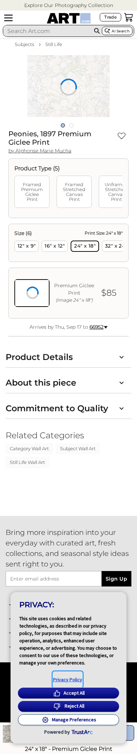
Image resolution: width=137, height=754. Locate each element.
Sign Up (116, 579)
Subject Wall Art (78, 448)
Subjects (24, 44)
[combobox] (47, 31)
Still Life (53, 44)
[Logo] (69, 18)
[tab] (32, 192)
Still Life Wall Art (27, 462)
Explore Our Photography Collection (68, 5)
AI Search (121, 31)
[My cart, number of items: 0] (128, 17)
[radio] (26, 246)
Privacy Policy (67, 679)
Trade (110, 17)
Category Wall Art (29, 448)
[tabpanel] (68, 271)
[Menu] (8, 18)
